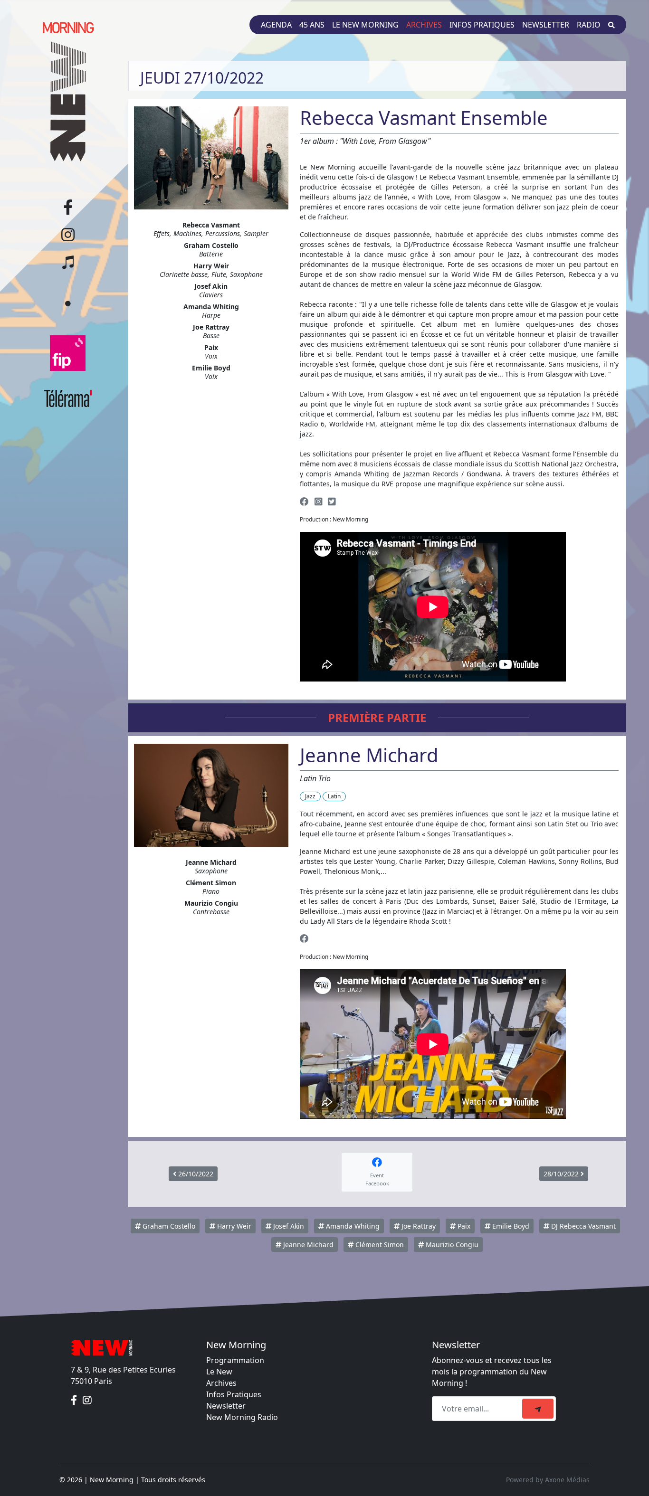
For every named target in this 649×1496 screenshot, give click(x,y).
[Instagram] (318, 501)
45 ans (311, 24)
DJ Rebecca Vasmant (582, 1226)
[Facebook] (304, 501)
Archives (424, 24)
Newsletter (545, 24)
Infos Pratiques (233, 1394)
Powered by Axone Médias (548, 1479)
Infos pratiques (482, 24)
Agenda (276, 24)
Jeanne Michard (307, 1244)
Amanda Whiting (352, 1226)
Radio (589, 24)
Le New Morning (365, 24)
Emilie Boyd (509, 1226)
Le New (219, 1371)
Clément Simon (378, 1244)
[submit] (538, 1409)
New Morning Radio (242, 1417)
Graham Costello (168, 1226)
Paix (463, 1226)
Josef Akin (287, 1226)
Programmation (235, 1360)
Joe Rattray (418, 1226)
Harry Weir (233, 1226)
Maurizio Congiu (451, 1244)
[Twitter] (331, 501)
